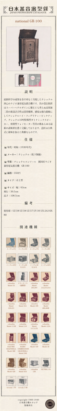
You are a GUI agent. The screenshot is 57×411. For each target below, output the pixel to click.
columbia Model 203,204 (34, 286)
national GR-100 (28, 21)
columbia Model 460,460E (45, 306)
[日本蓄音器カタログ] (28, 9)
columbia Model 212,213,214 (45, 286)
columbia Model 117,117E (34, 326)
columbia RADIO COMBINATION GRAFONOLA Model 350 (23, 349)
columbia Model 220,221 (11, 306)
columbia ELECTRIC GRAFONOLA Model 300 (11, 348)
